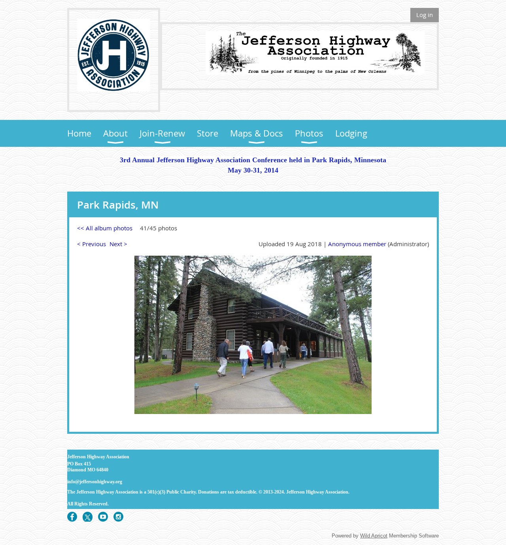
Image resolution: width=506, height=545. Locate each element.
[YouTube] (103, 517)
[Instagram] (118, 517)
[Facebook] (72, 517)
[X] (88, 517)
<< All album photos (104, 228)
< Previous (91, 244)
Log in (424, 15)
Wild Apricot (373, 536)
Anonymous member (357, 244)
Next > (118, 244)
